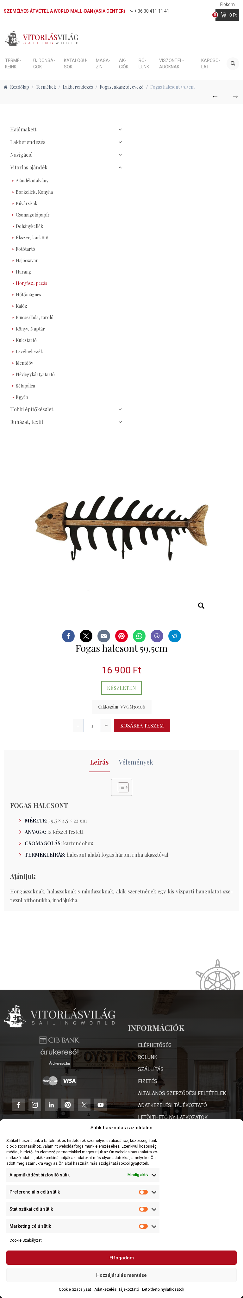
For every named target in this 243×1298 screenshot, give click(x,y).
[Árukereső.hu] (59, 1054)
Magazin (103, 63)
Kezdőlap (19, 87)
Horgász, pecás (31, 283)
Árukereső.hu (59, 1063)
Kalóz (21, 306)
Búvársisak (26, 203)
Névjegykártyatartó (35, 374)
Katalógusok (76, 63)
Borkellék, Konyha (34, 192)
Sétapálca (25, 386)
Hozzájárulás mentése (121, 1275)
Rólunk (144, 63)
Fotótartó (25, 249)
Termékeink (13, 63)
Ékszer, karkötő (32, 238)
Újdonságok (44, 63)
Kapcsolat (210, 63)
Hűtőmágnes (28, 295)
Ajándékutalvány (32, 181)
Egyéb (22, 397)
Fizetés (147, 1081)
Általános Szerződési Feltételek (182, 1093)
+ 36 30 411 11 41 (151, 11)
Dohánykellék (29, 226)
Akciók (123, 63)
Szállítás (151, 1069)
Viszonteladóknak (171, 63)
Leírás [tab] (99, 762)
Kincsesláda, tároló (34, 317)
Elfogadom (121, 1258)
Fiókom (227, 4)
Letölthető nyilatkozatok (163, 1289)
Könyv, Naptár (30, 329)
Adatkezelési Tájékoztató (116, 1289)
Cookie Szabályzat (25, 1240)
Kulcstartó (26, 340)
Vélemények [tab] (136, 762)
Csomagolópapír (33, 215)
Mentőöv (24, 363)
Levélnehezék (29, 352)
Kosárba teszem (142, 725)
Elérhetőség (154, 1045)
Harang (23, 272)
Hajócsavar (27, 260)
